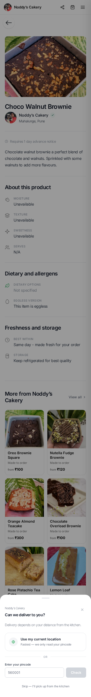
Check (76, 672)
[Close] (82, 610)
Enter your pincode (18, 664)
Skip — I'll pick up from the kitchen (45, 686)
